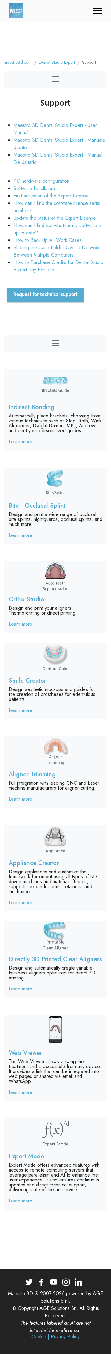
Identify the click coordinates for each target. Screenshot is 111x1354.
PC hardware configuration (41, 181)
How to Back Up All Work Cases (48, 240)
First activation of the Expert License (51, 195)
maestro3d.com (18, 62)
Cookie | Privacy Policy (55, 1336)
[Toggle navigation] (97, 11)
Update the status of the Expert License (55, 218)
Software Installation (34, 188)
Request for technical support (45, 294)
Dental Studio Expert (57, 62)
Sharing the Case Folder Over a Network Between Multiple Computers (57, 251)
